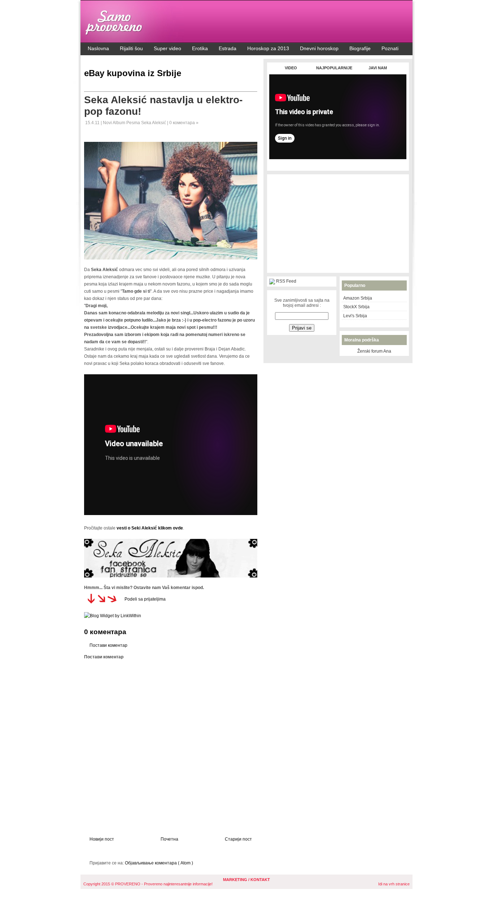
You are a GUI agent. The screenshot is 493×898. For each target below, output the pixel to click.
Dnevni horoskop (319, 48)
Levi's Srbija (355, 315)
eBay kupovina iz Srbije (132, 73)
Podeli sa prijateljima (145, 599)
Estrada (227, 48)
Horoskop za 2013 (268, 48)
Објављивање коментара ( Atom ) (159, 863)
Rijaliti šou (131, 48)
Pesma (133, 122)
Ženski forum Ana (374, 351)
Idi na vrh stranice (394, 884)
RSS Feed (286, 281)
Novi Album (114, 122)
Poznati (389, 48)
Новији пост (102, 839)
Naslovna (98, 48)
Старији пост (238, 839)
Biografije (360, 48)
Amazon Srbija (357, 298)
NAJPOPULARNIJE (334, 68)
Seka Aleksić (154, 122)
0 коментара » (183, 122)
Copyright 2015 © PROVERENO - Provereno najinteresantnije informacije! (148, 884)
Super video (167, 48)
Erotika (200, 48)
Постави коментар (108, 645)
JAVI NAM (377, 68)
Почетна (169, 839)
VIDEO (291, 68)
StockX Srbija (356, 306)
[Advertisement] (337, 163)
